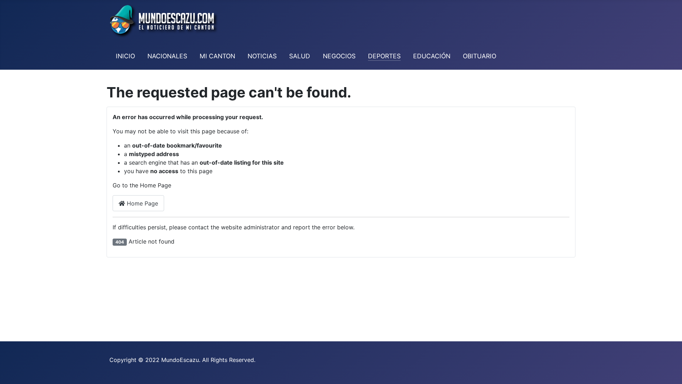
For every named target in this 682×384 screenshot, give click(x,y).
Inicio (125, 56)
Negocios (339, 56)
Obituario (479, 56)
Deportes (384, 56)
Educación (431, 56)
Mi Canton (217, 56)
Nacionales (167, 56)
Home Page (141, 203)
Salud (299, 56)
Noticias (262, 56)
